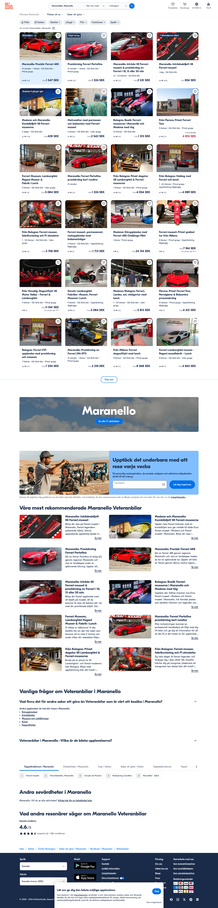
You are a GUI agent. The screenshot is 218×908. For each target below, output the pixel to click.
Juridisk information (111, 868)
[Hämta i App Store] (85, 877)
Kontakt (105, 864)
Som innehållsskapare (183, 868)
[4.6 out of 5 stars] (28, 833)
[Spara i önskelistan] (58, 35)
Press (157, 878)
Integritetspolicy (178, 497)
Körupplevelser (29, 712)
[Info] (53, 28)
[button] (40, 58)
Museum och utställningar (35, 718)
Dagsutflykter (29, 725)
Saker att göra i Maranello (72, 849)
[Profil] (208, 4)
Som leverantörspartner (184, 864)
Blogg (157, 873)
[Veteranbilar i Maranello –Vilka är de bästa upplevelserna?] (195, 740)
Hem (21, 849)
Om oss (158, 864)
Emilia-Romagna (46, 849)
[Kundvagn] (184, 4)
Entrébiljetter (28, 715)
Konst (25, 722)
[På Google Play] (85, 866)
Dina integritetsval (110, 878)
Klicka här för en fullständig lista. (75, 800)
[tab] (39, 767)
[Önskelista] (173, 4)
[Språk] (196, 4)
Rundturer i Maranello (101, 849)
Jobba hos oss (161, 868)
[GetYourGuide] (9, 6)
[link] (40, 58)
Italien (31, 849)
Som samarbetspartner (183, 873)
